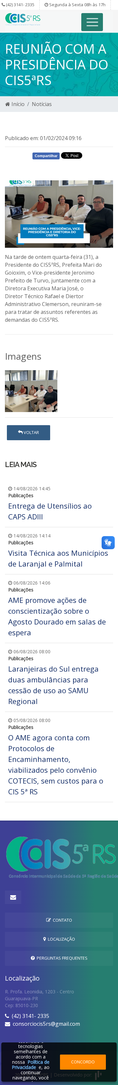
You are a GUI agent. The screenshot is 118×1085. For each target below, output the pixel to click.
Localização (60, 939)
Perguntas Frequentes (61, 958)
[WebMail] (13, 897)
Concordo (83, 1062)
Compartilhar (46, 156)
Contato (61, 920)
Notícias (42, 104)
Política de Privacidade (30, 1064)
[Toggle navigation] (92, 22)
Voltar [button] (31, 432)
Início (17, 104)
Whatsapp (28, 168)
